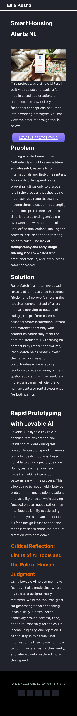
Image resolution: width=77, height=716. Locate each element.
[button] (38, 137)
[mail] (47, 693)
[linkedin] (38, 693)
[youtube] (30, 693)
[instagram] (21, 693)
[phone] (55, 693)
